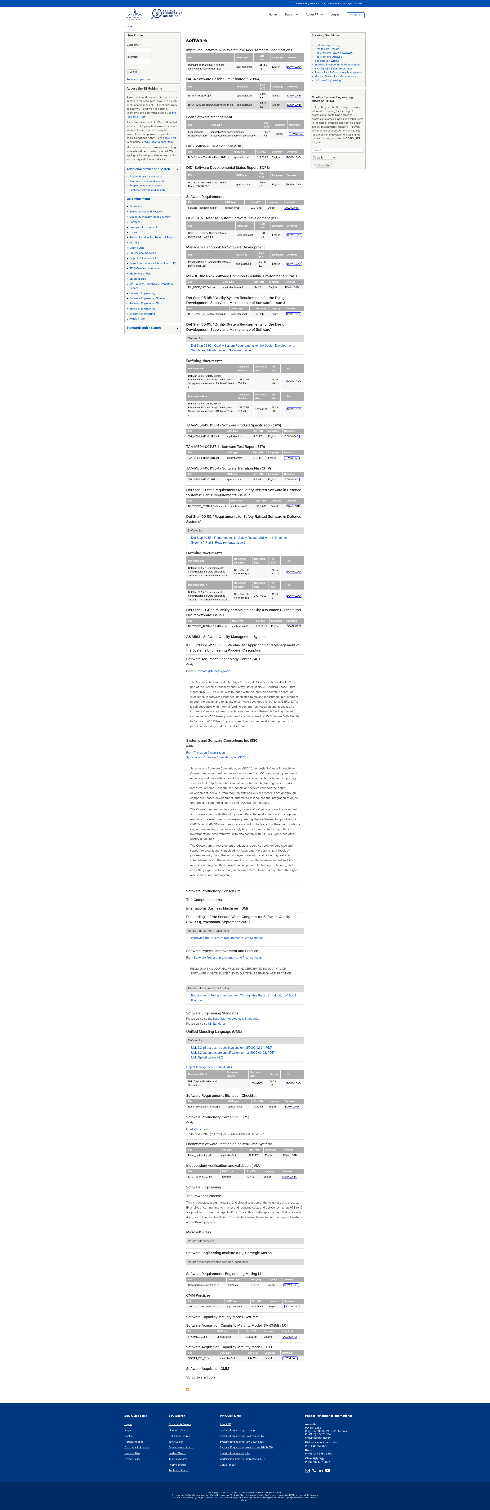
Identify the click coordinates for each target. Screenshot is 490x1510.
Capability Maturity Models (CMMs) (150, 216)
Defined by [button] (195, 338)
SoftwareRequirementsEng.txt (203, 1285)
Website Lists (137, 319)
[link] (152, 169)
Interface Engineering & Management (337, 64)
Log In (335, 14)
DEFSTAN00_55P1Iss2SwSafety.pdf (207, 506)
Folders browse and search (146, 176)
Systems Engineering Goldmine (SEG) (242, 1436)
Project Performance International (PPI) (152, 263)
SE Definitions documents (144, 268)
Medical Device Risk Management (335, 76)
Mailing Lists (136, 247)
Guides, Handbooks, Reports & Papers (152, 237)
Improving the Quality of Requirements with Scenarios (227, 938)
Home (273, 14)
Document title (198, 396)
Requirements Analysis (328, 56)
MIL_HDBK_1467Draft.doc (202, 287)
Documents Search (180, 1424)
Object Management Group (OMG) (209, 1067)
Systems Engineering (142, 313)
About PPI (225, 1424)
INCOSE (134, 242)
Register (356, 15)
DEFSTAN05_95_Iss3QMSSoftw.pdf (206, 314)
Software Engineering (142, 293)
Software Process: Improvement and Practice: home (228, 958)
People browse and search (145, 185)
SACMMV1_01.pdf (197, 1336)
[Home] (154, 15)
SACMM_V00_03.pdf (199, 1358)
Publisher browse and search (147, 190)
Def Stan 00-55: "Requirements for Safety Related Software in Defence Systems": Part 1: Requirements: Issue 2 (208, 572)
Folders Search (177, 1453)
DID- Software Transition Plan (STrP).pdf (209, 157)
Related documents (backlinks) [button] (208, 931)
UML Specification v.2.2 (207, 1057)
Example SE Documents (143, 227)
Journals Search (178, 1459)
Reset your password (139, 79)
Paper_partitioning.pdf (199, 1155)
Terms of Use (132, 1453)
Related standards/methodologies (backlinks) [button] (218, 1262)
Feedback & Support (136, 1447)
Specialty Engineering (142, 308)
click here (170, 138)
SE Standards (216, 1024)
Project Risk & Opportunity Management (339, 72)
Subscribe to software (187, 1390)
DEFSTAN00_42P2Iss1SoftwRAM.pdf (207, 626)
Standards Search (179, 1430)
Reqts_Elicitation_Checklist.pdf (204, 1106)
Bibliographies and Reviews (146, 211)
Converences (228, 1464)
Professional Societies (142, 253)
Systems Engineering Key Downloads (242, 1441)
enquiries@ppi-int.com (318, 1437)
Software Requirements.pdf (202, 208)
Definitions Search (179, 1436)
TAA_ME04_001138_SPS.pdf (203, 436)
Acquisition (136, 206)
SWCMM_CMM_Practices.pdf (203, 1306)
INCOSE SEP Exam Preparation (334, 68)
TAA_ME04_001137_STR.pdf (203, 458)
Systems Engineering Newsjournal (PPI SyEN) (246, 1447)
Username (133, 45)
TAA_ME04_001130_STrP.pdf (203, 479)
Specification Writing (327, 60)
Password (132, 56)
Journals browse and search (146, 181)
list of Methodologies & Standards (235, 1019)
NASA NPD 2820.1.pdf (200, 95)
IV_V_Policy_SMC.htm (200, 1176)
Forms (133, 232)
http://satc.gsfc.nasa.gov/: (211, 671)
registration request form (159, 142)
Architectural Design (327, 49)
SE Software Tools (140, 273)
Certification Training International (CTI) (242, 1459)
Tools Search (176, 1441)
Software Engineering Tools (145, 303)
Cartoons (134, 222)
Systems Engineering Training (237, 1430)
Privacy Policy (132, 1459)
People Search (177, 1464)
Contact (128, 1436)
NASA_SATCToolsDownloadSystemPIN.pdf (210, 105)
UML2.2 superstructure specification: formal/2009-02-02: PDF (232, 1052)
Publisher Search (179, 1470)
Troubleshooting (134, 1441)
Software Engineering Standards (149, 298)
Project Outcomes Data (143, 258)
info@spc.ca (197, 1129)
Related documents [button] (201, 1241)
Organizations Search (181, 1447)
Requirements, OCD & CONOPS (334, 53)
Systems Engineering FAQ (235, 1453)
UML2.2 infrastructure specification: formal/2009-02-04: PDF (231, 1047)
